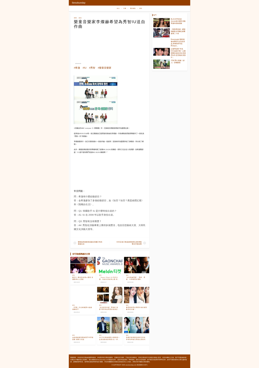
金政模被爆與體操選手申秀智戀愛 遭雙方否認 (82, 338)
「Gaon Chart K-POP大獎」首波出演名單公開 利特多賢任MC (109, 278)
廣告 (140, 8)
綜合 (118, 8)
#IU (84, 67)
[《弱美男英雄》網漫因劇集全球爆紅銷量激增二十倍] (161, 32)
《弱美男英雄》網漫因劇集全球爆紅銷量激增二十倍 (178, 31)
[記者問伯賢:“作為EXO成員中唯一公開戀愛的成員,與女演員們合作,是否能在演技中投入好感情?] (161, 52)
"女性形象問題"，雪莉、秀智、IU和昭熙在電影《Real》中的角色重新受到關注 (136, 278)
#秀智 (92, 67)
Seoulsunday (78, 2)
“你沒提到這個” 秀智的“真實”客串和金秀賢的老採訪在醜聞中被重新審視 (109, 308)
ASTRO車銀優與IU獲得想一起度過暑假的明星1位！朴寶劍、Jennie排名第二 (109, 338)
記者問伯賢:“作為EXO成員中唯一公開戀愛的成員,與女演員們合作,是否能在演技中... (178, 53)
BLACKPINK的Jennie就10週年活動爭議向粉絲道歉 (178, 21)
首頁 (75, 17)
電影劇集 (133, 8)
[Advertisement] (110, 44)
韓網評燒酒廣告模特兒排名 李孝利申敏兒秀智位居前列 (135, 338)
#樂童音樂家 (104, 67)
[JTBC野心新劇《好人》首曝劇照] (161, 64)
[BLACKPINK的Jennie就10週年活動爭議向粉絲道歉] (161, 22)
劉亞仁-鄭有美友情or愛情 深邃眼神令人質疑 (82, 278)
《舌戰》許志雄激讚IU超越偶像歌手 (82, 308)
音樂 (124, 8)
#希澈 (77, 67)
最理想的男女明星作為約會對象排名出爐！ (136, 308)
